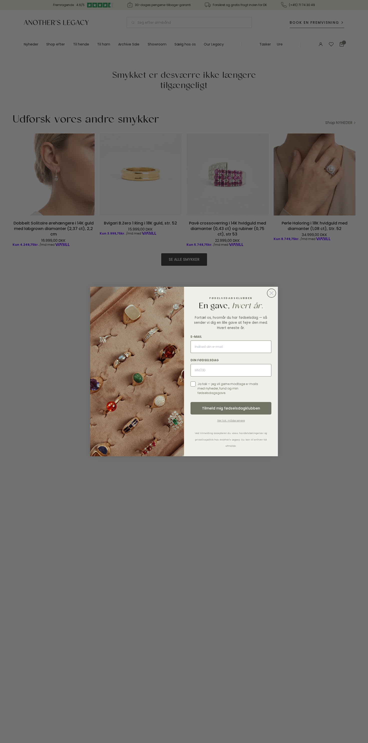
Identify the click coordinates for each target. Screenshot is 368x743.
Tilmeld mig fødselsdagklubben (231, 408)
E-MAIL (196, 336)
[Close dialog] (271, 293)
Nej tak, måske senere (231, 420)
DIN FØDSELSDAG (205, 360)
